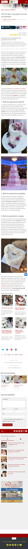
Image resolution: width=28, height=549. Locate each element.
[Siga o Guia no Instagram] (24, 431)
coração (8, 354)
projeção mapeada (5, 286)
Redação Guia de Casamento (9, 19)
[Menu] (26, 2)
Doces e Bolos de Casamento (8, 10)
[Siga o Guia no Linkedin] (21, 431)
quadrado (16, 354)
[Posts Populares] (20, 439)
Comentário (5, 399)
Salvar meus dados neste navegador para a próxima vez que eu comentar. (13, 420)
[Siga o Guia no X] (17, 431)
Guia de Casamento (8, 541)
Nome (4, 408)
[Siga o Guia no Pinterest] (19, 431)
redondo (20, 354)
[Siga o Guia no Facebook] (14, 431)
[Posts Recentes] (7, 439)
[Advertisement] (14, 516)
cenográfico (15, 95)
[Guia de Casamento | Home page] (5, 2)
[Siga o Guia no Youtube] (26, 431)
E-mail (16, 408)
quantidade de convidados (19, 88)
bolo (5, 354)
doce (12, 354)
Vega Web (23, 541)
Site (3, 414)
